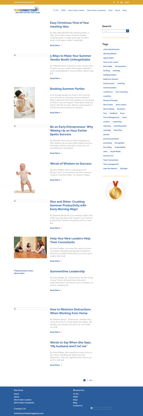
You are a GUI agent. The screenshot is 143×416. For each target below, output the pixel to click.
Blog (75, 403)
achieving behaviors (111, 49)
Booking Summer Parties (67, 88)
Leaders (106, 122)
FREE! (75, 397)
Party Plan (118, 130)
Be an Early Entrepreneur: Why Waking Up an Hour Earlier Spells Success (71, 130)
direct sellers (121, 105)
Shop (75, 400)
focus (122, 113)
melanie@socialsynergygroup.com (24, 2)
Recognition (119, 143)
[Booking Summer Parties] (30, 102)
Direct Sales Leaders (23, 400)
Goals (124, 117)
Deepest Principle (110, 100)
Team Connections (110, 160)
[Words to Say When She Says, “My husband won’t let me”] (30, 356)
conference (108, 92)
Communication (109, 88)
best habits (107, 66)
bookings (116, 71)
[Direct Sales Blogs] (115, 182)
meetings (107, 130)
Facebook (121, 109)
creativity (107, 96)
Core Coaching (122, 92)
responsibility (120, 147)
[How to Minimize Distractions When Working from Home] (30, 318)
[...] (81, 40)
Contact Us (77, 406)
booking (106, 71)
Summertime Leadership (67, 271)
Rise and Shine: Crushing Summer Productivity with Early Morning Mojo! (68, 205)
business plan (108, 83)
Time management (111, 164)
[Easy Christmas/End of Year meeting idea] (30, 29)
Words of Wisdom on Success (70, 163)
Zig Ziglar (124, 168)
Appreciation (108, 58)
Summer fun (108, 156)
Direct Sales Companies (24, 403)
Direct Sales (108, 105)
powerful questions (111, 139)
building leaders (109, 75)
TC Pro (76, 394)
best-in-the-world (110, 62)
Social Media (115, 151)
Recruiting (107, 147)
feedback (113, 113)
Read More (55, 45)
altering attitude (109, 54)
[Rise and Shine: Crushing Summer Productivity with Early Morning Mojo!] (30, 210)
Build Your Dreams (110, 79)
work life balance (110, 168)
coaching (121, 83)
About (16, 397)
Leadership (117, 122)
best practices (120, 66)
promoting (107, 143)
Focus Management (111, 117)
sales (105, 151)
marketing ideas (120, 126)
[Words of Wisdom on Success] (30, 177)
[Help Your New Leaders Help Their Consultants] (30, 247)
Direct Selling (108, 109)
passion (106, 135)
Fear (105, 113)
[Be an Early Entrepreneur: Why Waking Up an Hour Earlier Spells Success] (30, 135)
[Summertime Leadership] (30, 285)
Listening (107, 126)
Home (16, 394)
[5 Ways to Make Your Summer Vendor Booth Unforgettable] (30, 64)
